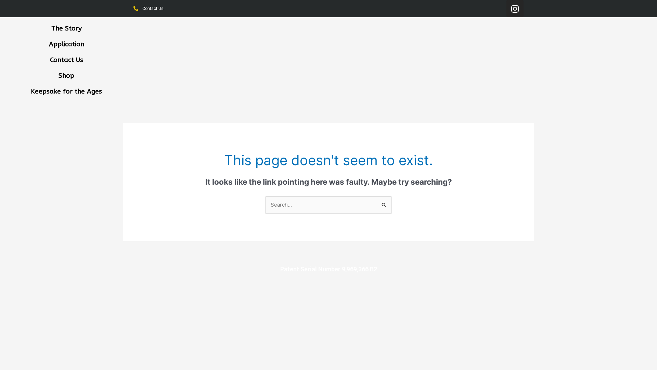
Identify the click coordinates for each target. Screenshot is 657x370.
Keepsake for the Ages (66, 91)
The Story (66, 28)
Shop (66, 75)
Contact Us (66, 60)
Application (66, 44)
